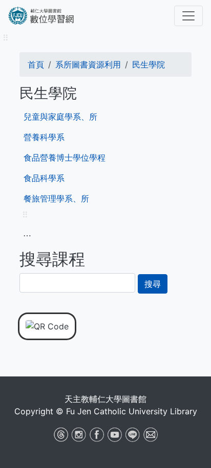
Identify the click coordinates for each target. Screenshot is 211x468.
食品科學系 (44, 178)
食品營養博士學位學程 (65, 157)
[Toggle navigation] (188, 16)
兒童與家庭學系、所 (60, 117)
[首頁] (51, 16)
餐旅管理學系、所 (56, 198)
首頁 (36, 64)
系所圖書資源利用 (88, 64)
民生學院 (148, 64)
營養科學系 (44, 137)
